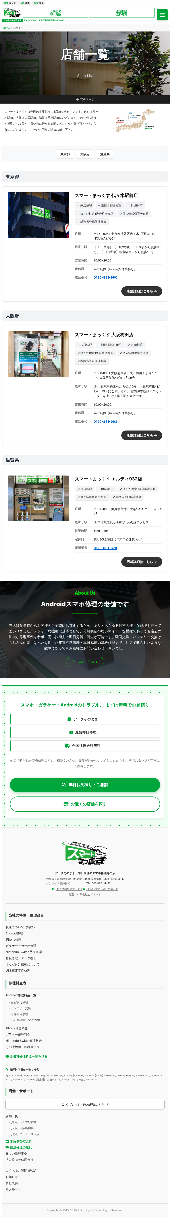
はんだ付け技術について (23, 964)
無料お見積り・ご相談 (88, 784)
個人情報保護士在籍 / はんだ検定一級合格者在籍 (87, 889)
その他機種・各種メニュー (24, 1047)
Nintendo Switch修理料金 (24, 1040)
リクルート (13, 1189)
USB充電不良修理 (18, 970)
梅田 (25, 3)
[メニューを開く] (162, 14)
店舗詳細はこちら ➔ (142, 291)
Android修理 (14, 933)
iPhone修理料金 (17, 1028)
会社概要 (12, 1183)
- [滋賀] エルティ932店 (23, 1134)
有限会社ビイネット (89, 894)
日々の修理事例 (16, 1153)
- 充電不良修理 (18, 1014)
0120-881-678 (105, 548)
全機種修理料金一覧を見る (28, 1056)
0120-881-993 (105, 421)
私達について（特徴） (21, 927)
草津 (39, 3)
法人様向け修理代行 (19, 1160)
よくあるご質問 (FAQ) (21, 1170)
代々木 (10, 3)
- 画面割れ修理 (18, 1002)
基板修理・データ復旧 (21, 958)
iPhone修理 (13, 939)
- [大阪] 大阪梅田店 (21, 1128)
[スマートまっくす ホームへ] (85, 853)
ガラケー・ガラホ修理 (21, 946)
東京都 (65, 154)
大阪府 (85, 154)
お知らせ (12, 1177)
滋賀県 (105, 154)
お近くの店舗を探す (89, 804)
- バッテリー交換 (19, 1008)
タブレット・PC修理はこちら (85, 1104)
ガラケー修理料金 (18, 1034)
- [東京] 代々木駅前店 (22, 1122)
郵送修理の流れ (21, 1147)
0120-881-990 (105, 277)
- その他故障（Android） (25, 1020)
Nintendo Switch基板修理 (24, 952)
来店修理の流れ (20, 1141)
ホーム (7, 27)
